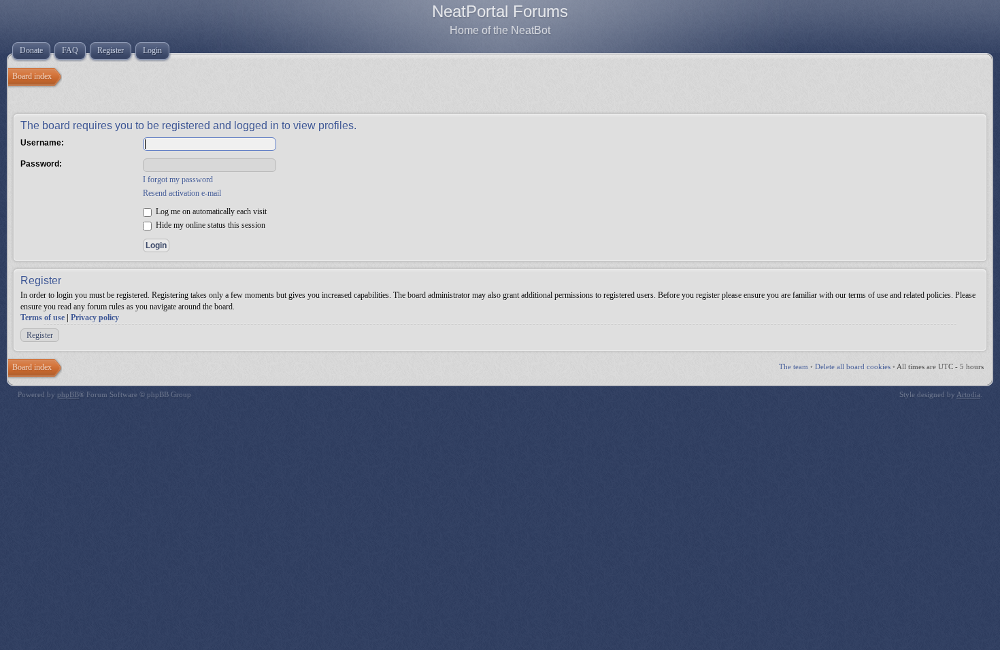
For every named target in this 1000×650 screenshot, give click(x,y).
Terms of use (42, 317)
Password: (41, 164)
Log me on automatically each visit (210, 211)
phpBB (68, 394)
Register (40, 335)
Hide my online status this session (209, 225)
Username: (42, 143)
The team (793, 366)
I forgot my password (178, 179)
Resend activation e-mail (182, 193)
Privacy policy (95, 317)
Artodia (968, 394)
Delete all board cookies (852, 366)
